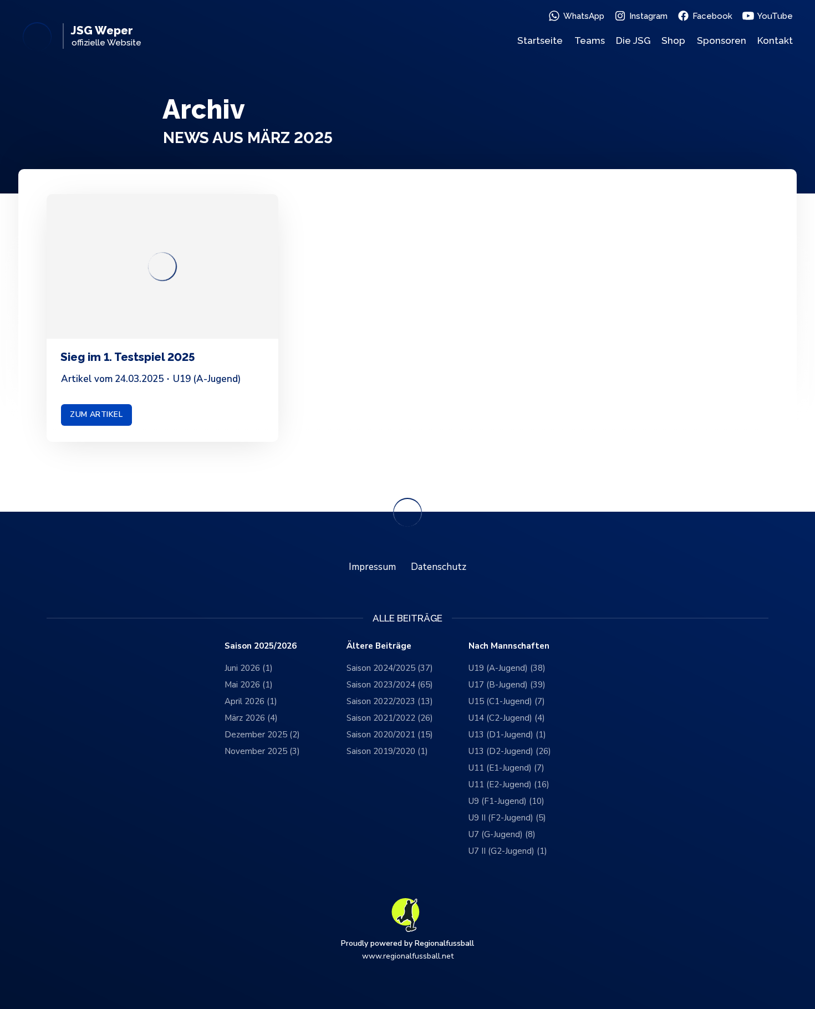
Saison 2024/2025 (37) (390, 668)
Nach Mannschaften (508, 646)
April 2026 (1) (251, 701)
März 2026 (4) (251, 717)
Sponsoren (721, 40)
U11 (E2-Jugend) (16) (508, 784)
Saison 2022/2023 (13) (390, 701)
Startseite (540, 40)
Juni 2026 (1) (249, 668)
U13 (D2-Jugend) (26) (509, 751)
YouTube (775, 16)
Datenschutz (438, 566)
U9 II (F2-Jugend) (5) (507, 817)
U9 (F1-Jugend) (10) (506, 801)
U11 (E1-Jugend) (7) (506, 767)
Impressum (372, 566)
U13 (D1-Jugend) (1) (507, 734)
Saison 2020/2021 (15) (390, 734)
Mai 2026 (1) (249, 684)
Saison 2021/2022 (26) (390, 717)
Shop (673, 40)
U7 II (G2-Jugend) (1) (507, 851)
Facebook (712, 16)
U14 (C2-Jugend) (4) (506, 717)
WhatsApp (583, 16)
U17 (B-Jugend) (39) (507, 684)
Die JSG (633, 40)
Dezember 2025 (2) (262, 734)
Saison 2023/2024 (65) (390, 684)
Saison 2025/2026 (261, 646)
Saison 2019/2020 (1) (387, 751)
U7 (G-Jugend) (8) (502, 834)
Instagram (648, 16)
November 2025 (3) (262, 751)
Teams (589, 40)
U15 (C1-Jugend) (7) (506, 701)
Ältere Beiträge (379, 646)
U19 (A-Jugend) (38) (507, 668)
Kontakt (775, 40)
